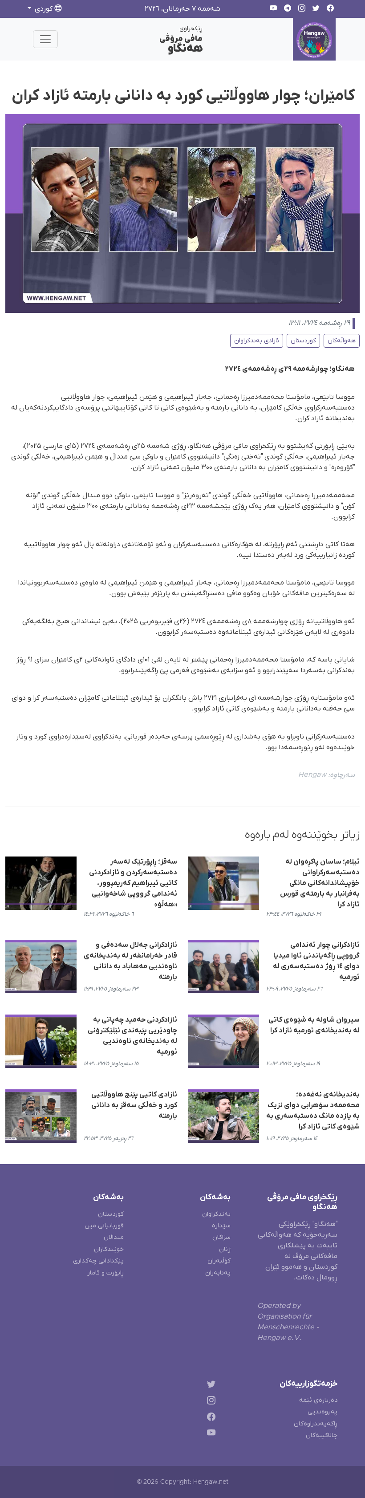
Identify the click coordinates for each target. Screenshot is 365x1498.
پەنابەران (218, 1273)
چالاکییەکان (321, 1435)
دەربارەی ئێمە (318, 1400)
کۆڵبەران (219, 1261)
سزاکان (221, 1237)
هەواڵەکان (342, 341)
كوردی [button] (43, 8)
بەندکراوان (216, 1214)
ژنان (225, 1249)
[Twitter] (209, 1385)
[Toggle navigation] (45, 39)
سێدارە (221, 1226)
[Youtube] (209, 1434)
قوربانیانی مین (104, 1226)
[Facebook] (209, 1418)
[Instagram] (209, 1401)
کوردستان (303, 341)
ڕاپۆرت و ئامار (105, 1273)
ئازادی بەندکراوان (256, 341)
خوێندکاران (109, 1249)
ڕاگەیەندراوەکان (315, 1424)
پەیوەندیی (322, 1412)
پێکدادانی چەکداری (98, 1261)
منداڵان (114, 1237)
